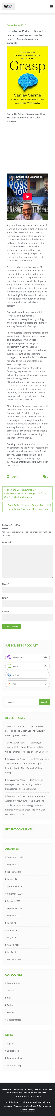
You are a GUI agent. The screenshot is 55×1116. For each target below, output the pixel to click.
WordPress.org (14, 1065)
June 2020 (12, 930)
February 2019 (14, 959)
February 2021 (14, 871)
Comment (7, 542)
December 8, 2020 (16, 25)
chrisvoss (15, 476)
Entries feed (13, 1050)
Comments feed (15, 1058)
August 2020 (13, 915)
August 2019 (13, 945)
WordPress (31, 1106)
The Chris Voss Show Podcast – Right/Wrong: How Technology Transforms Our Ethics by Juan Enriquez (25, 493)
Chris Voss (12, 990)
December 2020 (14, 886)
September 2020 (15, 908)
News (9, 997)
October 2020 (13, 901)
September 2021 (15, 857)
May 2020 (11, 937)
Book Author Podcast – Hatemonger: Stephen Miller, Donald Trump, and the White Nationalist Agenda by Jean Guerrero (26, 747)
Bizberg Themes (27, 1110)
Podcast (11, 1005)
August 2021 (13, 864)
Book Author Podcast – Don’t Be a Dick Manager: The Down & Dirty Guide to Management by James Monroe (24, 784)
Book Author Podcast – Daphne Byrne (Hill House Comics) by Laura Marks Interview (29, 507)
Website (5, 611)
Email (5, 598)
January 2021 (13, 879)
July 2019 (11, 952)
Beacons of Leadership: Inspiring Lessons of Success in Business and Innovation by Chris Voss (27, 1091)
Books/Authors (14, 983)
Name (5, 584)
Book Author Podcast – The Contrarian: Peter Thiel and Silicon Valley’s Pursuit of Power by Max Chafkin (25, 731)
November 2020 (15, 893)
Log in (10, 1043)
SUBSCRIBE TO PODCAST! (28, 1096)
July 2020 (11, 923)
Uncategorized (14, 1019)
